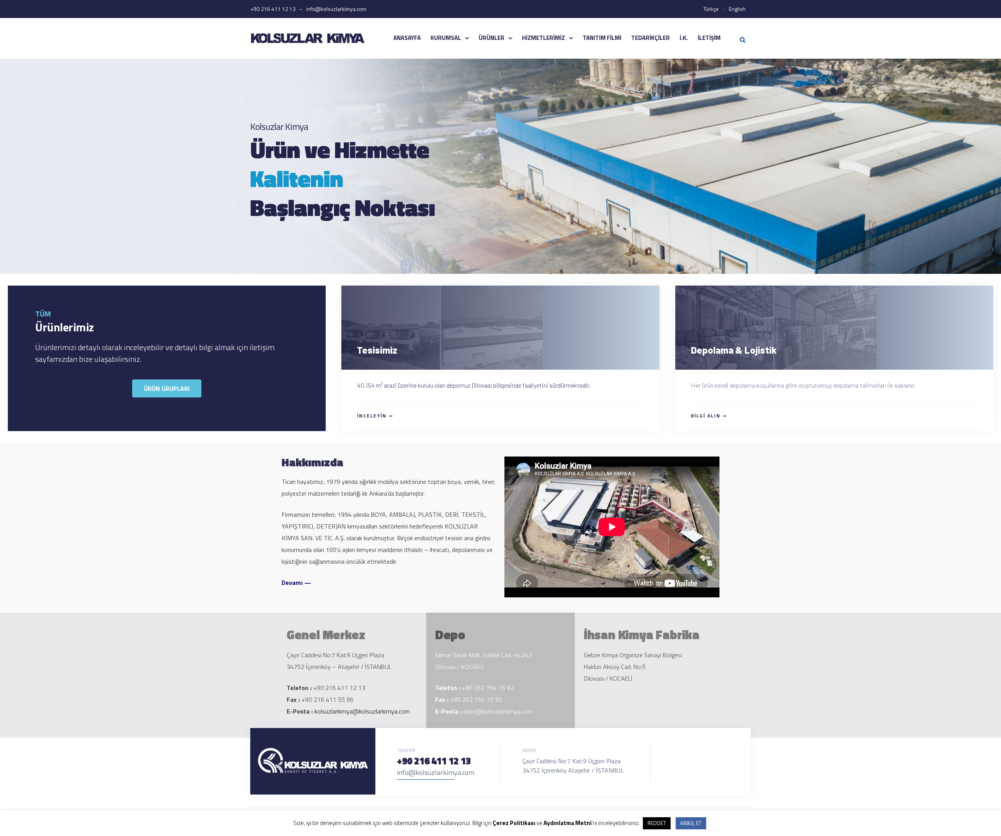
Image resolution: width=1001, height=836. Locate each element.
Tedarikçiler (650, 37)
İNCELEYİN (372, 415)
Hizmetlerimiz (543, 37)
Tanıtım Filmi (602, 37)
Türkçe (711, 9)
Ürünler (491, 37)
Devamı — (296, 582)
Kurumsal (446, 37)
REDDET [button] (657, 823)
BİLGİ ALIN (706, 415)
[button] (166, 388)
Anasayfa (407, 37)
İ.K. (684, 37)
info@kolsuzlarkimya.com (435, 772)
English (737, 9)
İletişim (709, 37)
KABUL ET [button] (690, 823)
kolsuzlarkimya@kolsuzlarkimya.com (362, 711)
